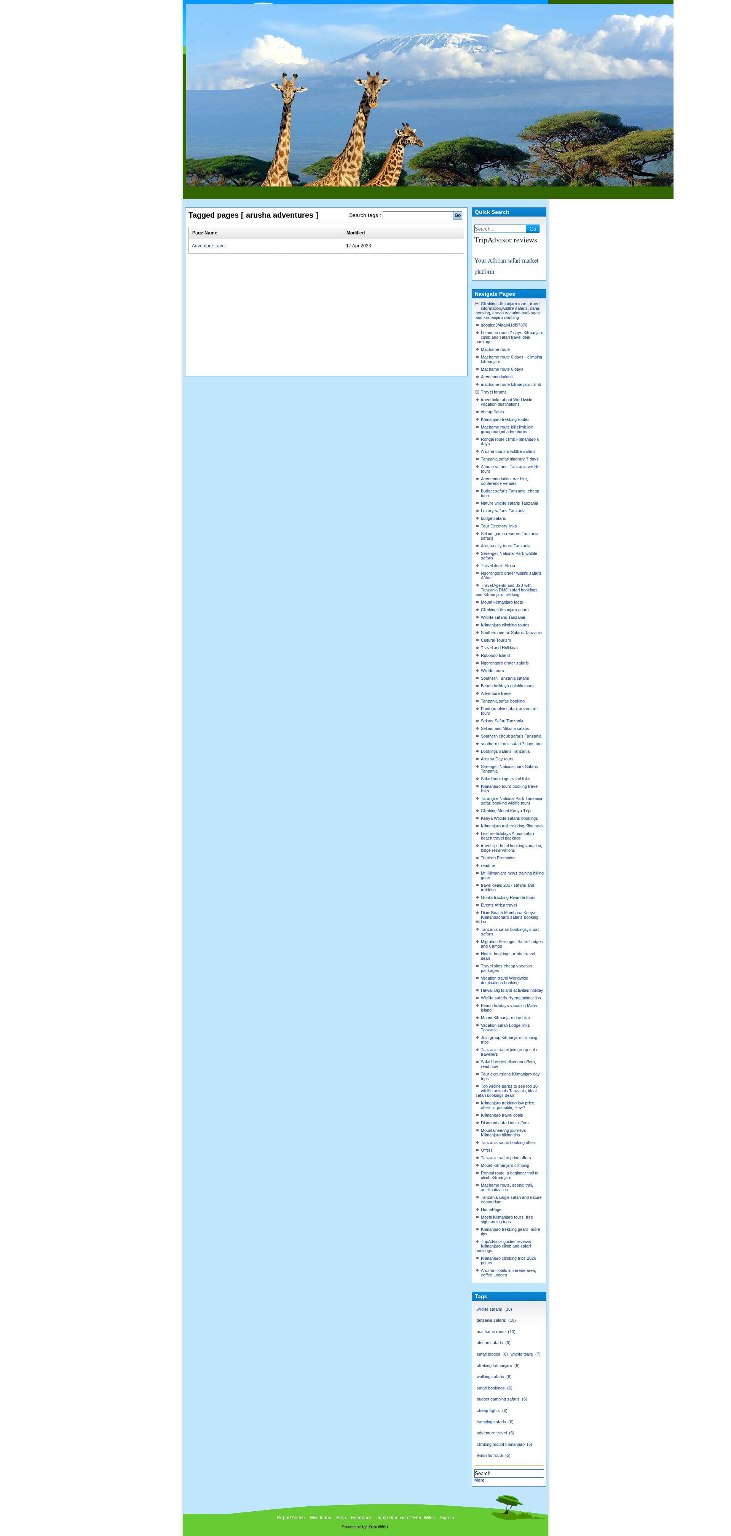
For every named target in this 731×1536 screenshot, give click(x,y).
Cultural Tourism (496, 640)
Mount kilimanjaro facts (502, 602)
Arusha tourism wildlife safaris (508, 451)
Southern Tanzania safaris (505, 678)
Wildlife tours (492, 670)
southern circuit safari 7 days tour (512, 743)
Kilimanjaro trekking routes (505, 419)
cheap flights (492, 411)
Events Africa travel (499, 905)
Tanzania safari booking (503, 701)
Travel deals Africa (498, 565)
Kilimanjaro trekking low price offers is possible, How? (507, 1105)
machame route (495, 1331)
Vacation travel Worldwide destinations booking (504, 980)
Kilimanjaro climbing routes (505, 625)
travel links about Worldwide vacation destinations (506, 401)
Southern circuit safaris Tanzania (511, 736)
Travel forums (494, 392)
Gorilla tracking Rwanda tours (508, 897)
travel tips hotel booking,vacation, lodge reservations (511, 847)
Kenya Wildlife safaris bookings (509, 818)
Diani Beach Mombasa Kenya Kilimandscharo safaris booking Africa (507, 917)
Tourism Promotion (498, 858)
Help (341, 1517)
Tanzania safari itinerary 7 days (510, 459)
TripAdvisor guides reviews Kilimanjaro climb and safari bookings (503, 1246)
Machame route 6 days (502, 369)
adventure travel (495, 1433)
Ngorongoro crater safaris (505, 663)
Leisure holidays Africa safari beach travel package (507, 835)
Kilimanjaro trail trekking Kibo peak (512, 826)
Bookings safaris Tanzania (505, 751)
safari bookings (494, 1388)
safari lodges (491, 1354)
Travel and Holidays (499, 647)
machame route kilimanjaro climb (511, 384)
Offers (487, 1150)
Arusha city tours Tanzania (505, 545)
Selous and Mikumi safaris (505, 728)
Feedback (361, 1517)
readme (488, 865)
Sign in (447, 1517)
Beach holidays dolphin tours (507, 686)
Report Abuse (291, 1517)
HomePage (491, 1209)
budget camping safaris (501, 1399)
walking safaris (493, 1376)
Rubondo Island (495, 655)
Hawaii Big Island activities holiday (512, 990)
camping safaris (494, 1422)
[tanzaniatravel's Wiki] (429, 183)
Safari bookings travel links (505, 778)
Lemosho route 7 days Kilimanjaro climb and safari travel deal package (509, 337)
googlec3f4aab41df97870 (504, 325)
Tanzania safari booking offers (508, 1142)
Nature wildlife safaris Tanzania (509, 503)
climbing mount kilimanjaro (504, 1444)
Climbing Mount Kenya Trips (507, 810)
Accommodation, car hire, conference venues (504, 481)
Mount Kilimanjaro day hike (505, 1017)
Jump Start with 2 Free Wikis (406, 1517)
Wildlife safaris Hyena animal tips (511, 998)
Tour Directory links (499, 526)
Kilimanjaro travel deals (502, 1115)
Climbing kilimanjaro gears (505, 609)
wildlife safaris (494, 1309)
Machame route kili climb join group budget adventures (507, 429)
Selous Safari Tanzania (502, 721)
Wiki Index (320, 1517)
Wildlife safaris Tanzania (503, 617)
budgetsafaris (493, 518)
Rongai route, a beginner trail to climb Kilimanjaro (509, 1175)
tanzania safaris (495, 1320)
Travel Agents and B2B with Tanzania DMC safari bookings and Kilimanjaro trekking (507, 590)
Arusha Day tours (497, 759)
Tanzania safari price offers (506, 1157)
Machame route (495, 349)
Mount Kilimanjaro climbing (505, 1165)
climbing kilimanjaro (497, 1365)
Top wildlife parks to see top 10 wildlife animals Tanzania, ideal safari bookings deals (507, 1091)
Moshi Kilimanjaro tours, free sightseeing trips (507, 1219)
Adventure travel (209, 246)
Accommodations (497, 376)
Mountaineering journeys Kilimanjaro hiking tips (503, 1132)
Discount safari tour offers (505, 1122)
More (479, 1480)
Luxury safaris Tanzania (503, 510)
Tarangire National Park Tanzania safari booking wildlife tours (511, 800)
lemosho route (493, 1455)
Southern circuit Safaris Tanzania (511, 632)
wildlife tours (525, 1354)
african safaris (493, 1342)
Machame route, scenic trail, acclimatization (507, 1187)
